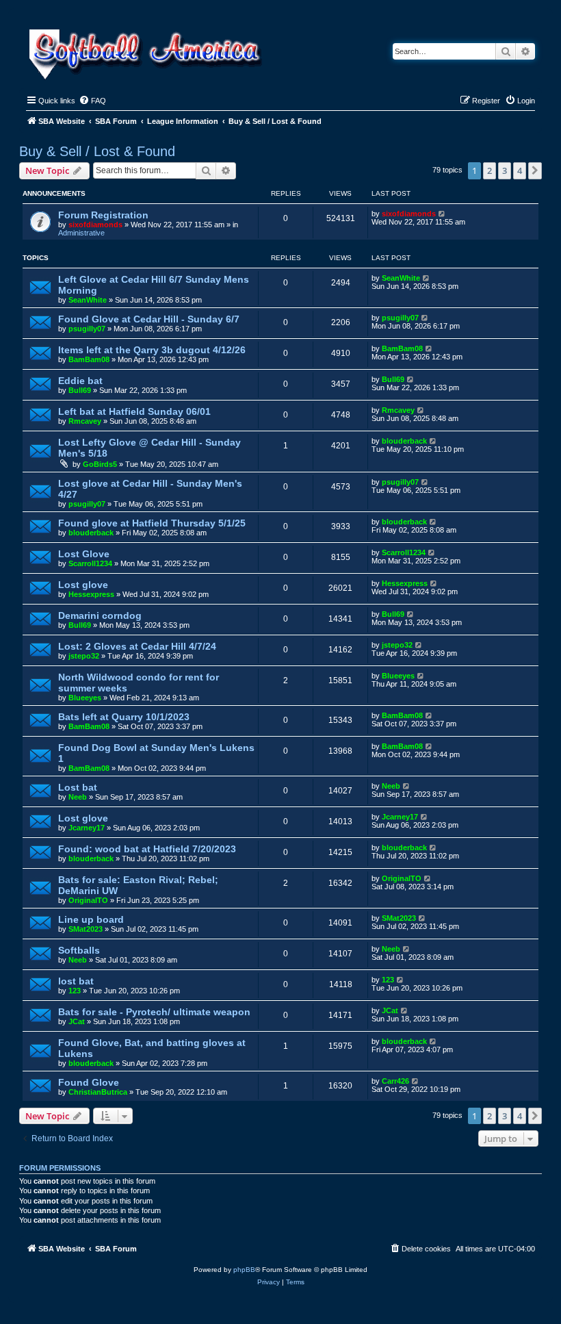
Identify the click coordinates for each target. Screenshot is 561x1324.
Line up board (91, 919)
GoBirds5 (100, 464)
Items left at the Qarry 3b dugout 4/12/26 (152, 349)
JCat (76, 1021)
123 (74, 990)
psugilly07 (86, 328)
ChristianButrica (97, 1092)
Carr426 (395, 1081)
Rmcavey (84, 421)
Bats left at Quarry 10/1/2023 (124, 716)
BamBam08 (88, 359)
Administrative (81, 233)
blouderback (404, 441)
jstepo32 (83, 656)
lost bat (76, 981)
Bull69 (79, 390)
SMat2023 (85, 929)
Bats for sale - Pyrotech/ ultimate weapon (154, 1011)
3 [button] (504, 170)
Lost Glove (83, 553)
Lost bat (77, 787)
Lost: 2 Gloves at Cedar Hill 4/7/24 (137, 646)
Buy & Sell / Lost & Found (97, 151)
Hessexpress (91, 594)
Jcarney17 (86, 828)
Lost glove (83, 584)
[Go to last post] (442, 213)
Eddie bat (80, 380)
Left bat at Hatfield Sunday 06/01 (134, 411)
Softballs (79, 950)
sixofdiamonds (95, 224)
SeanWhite (87, 300)
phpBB (244, 1269)
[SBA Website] (147, 52)
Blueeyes (84, 697)
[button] (535, 170)
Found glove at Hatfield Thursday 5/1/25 (152, 523)
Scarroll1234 (90, 563)
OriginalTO (88, 900)
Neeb (77, 797)
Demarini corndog (100, 615)
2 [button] (489, 170)
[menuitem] (92, 100)
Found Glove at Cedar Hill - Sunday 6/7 (148, 319)
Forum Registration (103, 214)
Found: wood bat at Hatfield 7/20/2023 (147, 848)
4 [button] (519, 170)
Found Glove (88, 1082)
